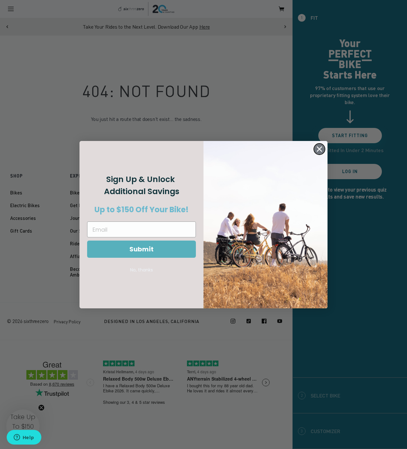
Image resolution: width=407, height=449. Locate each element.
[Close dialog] (319, 149)
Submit (141, 249)
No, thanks (141, 270)
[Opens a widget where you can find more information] (23, 438)
